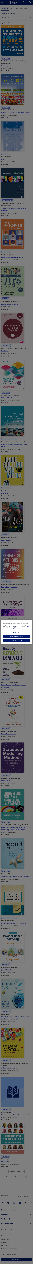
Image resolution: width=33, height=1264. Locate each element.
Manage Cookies (16, 632)
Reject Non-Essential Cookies (16, 640)
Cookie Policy (11, 628)
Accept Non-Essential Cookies (16, 636)
